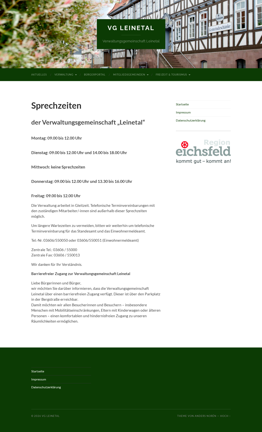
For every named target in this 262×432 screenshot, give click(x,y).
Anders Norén (205, 415)
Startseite (182, 104)
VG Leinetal (131, 27)
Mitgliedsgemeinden (129, 74)
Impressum (183, 112)
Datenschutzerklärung (190, 120)
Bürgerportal (94, 74)
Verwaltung (63, 74)
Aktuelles (39, 74)
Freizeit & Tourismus (171, 74)
